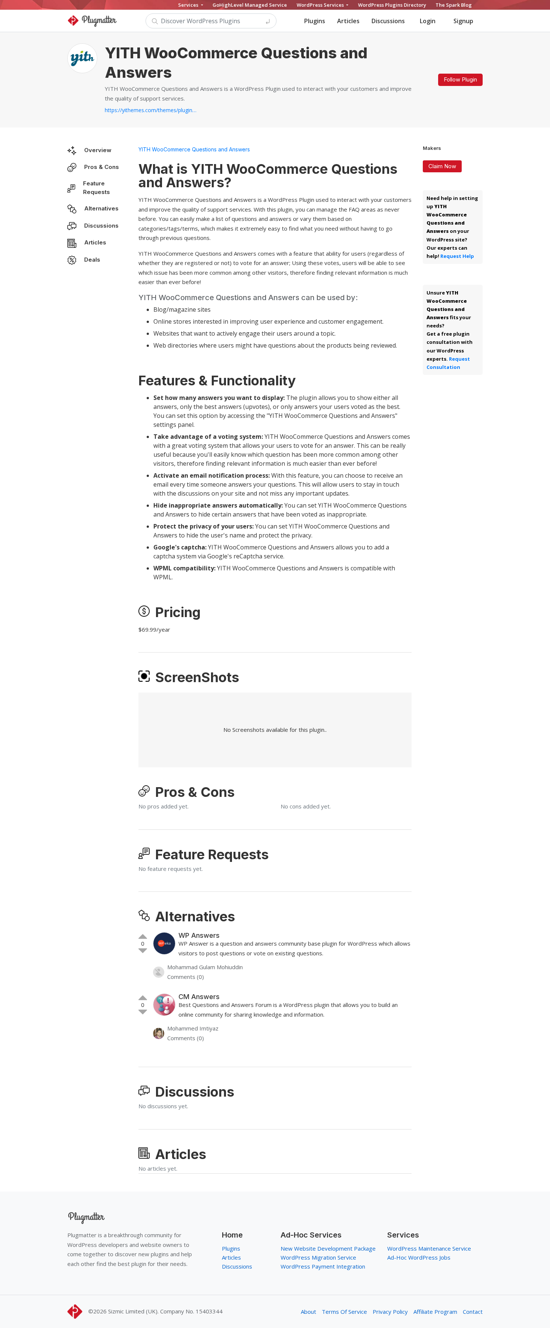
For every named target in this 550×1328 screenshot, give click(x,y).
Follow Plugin (460, 79)
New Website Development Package (328, 1248)
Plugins (314, 21)
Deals (92, 259)
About (308, 1311)
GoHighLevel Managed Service (250, 4)
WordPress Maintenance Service (429, 1248)
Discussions (388, 21)
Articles (348, 21)
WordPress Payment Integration (323, 1266)
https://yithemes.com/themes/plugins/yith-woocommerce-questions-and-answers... (151, 110)
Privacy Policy (390, 1311)
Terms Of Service (344, 1311)
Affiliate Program (435, 1311)
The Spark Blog (454, 4)
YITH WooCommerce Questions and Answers (194, 149)
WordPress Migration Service (318, 1257)
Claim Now (442, 166)
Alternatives (101, 208)
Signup (463, 21)
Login (428, 21)
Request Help (457, 256)
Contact (473, 1311)
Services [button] (188, 4)
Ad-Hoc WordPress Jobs (418, 1257)
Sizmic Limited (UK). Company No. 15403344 (165, 1311)
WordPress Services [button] (321, 4)
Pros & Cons (101, 166)
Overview (97, 150)
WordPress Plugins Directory (392, 4)
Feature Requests (96, 187)
